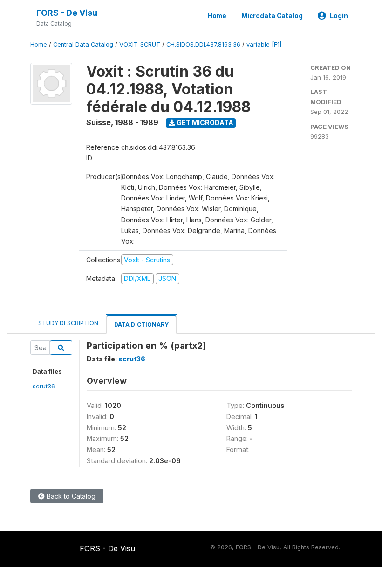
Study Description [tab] (68, 323)
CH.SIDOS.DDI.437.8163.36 (203, 44)
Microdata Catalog (272, 16)
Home (217, 16)
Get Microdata (204, 123)
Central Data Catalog (83, 44)
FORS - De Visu (66, 13)
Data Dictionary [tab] (141, 324)
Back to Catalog (70, 496)
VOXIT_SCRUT (139, 44)
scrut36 (44, 386)
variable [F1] (263, 44)
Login (339, 16)
